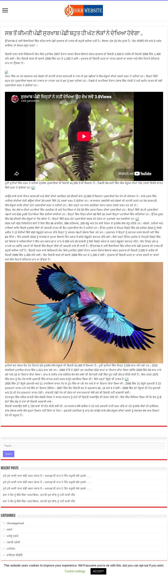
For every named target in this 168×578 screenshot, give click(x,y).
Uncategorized (15, 523)
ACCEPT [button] (98, 571)
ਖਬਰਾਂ (9, 529)
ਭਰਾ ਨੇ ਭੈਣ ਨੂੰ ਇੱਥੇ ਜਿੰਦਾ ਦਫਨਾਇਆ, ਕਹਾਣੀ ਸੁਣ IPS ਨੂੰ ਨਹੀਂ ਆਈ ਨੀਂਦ (39, 494)
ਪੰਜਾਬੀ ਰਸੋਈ (13, 542)
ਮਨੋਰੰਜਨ (11, 548)
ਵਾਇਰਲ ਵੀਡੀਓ (15, 555)
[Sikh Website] (84, 10)
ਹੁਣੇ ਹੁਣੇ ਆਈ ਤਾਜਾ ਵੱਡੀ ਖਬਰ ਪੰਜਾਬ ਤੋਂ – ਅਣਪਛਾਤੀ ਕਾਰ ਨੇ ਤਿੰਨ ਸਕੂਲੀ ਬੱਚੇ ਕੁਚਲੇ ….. (47, 475)
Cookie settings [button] (75, 571)
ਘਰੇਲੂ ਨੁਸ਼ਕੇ (12, 536)
